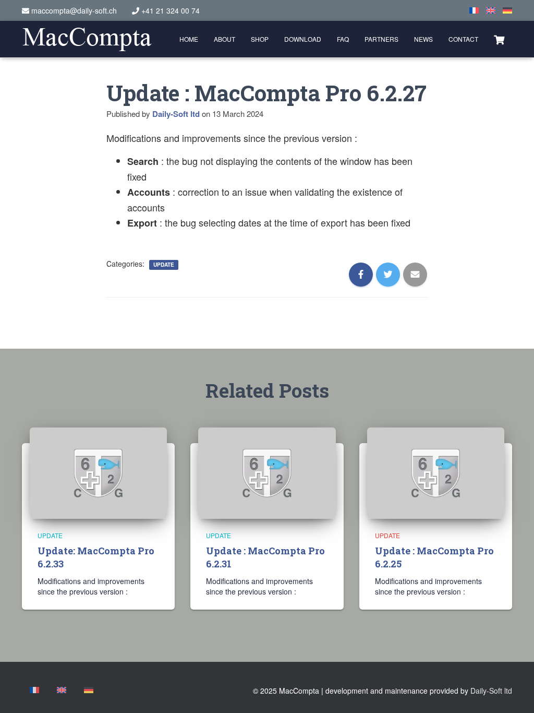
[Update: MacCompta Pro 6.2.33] (98, 472)
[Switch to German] (507, 10)
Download (302, 38)
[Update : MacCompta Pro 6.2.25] (435, 472)
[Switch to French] (474, 10)
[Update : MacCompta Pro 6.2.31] (266, 472)
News (423, 38)
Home (188, 38)
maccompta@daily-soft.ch (74, 10)
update (163, 264)
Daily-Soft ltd (491, 690)
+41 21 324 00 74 (170, 10)
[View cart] (499, 38)
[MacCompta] (87, 39)
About (224, 38)
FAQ (343, 38)
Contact (463, 38)
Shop (260, 38)
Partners (381, 38)
